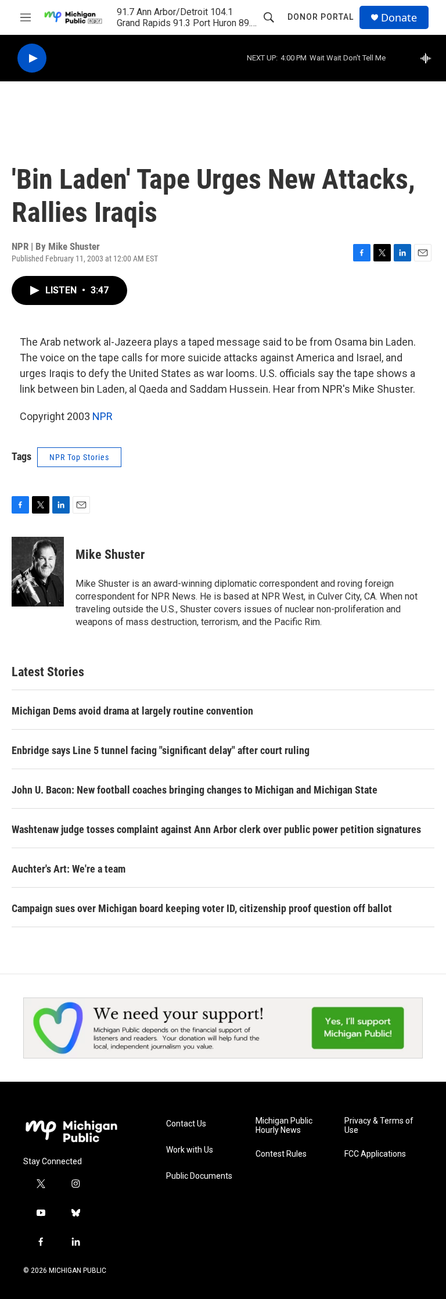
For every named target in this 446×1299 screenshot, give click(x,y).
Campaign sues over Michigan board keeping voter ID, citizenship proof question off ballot (202, 908)
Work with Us (189, 1150)
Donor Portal (320, 16)
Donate (399, 18)
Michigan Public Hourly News (284, 1126)
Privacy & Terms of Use (378, 1126)
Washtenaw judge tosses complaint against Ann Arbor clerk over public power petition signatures (216, 829)
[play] (32, 58)
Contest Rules (281, 1154)
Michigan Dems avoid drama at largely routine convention (132, 711)
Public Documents (199, 1176)
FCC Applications (375, 1154)
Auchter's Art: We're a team (68, 869)
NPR (102, 416)
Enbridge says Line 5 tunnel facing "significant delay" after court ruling (161, 750)
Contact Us (186, 1123)
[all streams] (429, 58)
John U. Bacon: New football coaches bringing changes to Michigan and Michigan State (194, 790)
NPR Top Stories (79, 457)
